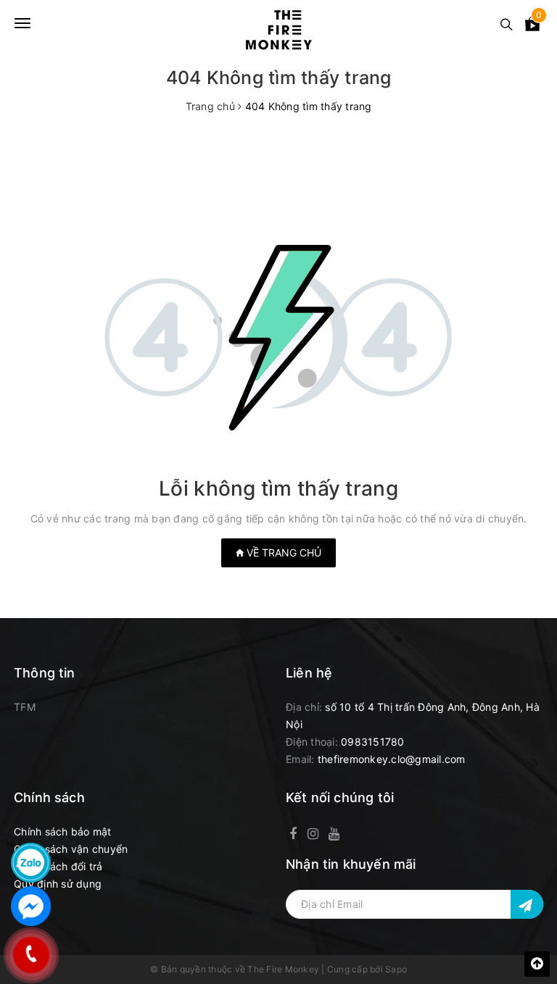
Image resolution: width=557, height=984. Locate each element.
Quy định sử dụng (58, 883)
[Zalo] (31, 863)
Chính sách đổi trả (58, 866)
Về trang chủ (282, 552)
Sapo (396, 969)
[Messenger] (31, 906)
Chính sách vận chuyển (71, 849)
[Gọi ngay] (30, 955)
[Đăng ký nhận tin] (527, 904)
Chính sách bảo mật (63, 831)
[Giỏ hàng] (532, 26)
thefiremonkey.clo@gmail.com (392, 759)
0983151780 (373, 741)
